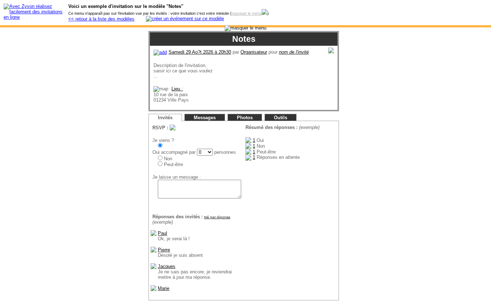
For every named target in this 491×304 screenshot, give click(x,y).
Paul (162, 233)
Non (167, 158)
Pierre (164, 249)
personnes (224, 152)
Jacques (166, 266)
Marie (163, 288)
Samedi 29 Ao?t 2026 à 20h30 (200, 52)
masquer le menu (246, 13)
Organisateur (253, 52)
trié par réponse (217, 217)
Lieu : (177, 88)
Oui (156, 152)
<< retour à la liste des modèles (101, 19)
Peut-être (172, 164)
